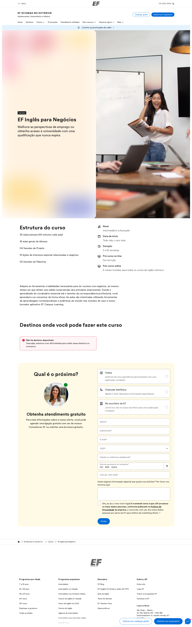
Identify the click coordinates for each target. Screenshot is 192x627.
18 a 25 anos (24, 594)
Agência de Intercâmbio (68, 613)
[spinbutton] (101, 467)
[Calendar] (167, 466)
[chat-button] (188, 621)
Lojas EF (140, 589)
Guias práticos (104, 608)
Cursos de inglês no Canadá (69, 599)
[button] (22, 3)
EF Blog (101, 584)
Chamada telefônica (115, 389)
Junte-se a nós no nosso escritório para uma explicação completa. (131, 409)
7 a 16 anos (24, 584)
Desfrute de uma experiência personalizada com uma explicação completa (130, 378)
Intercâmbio (63, 584)
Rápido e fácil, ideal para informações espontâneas (129, 394)
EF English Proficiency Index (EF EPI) (113, 589)
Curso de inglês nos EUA (68, 603)
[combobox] (134, 448)
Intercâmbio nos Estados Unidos (71, 594)
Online (108, 372)
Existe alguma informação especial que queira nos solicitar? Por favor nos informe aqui (133, 483)
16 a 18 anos (24, 589)
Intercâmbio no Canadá (67, 589)
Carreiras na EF (143, 599)
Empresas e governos (28, 608)
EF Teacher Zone (105, 603)
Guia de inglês (103, 594)
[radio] (134, 376)
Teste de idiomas (105, 599)
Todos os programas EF (147, 594)
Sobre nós (141, 584)
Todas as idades (26, 613)
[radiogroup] (134, 392)
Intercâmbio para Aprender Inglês (72, 618)
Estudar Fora (63, 623)
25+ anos (23, 599)
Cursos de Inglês (65, 608)
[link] (35, 14)
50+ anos (23, 603)
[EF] (96, 4)
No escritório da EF (115, 403)
